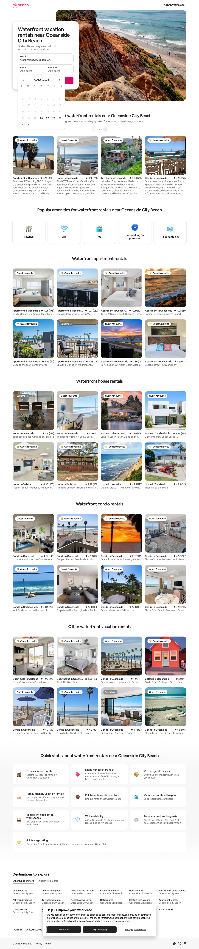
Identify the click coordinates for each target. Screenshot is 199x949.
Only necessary (99, 929)
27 (47, 118)
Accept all (64, 929)
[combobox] (45, 60)
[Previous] (93, 129)
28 (53, 118)
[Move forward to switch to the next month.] (59, 80)
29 (60, 118)
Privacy (38, 943)
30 (23, 124)
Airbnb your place (174, 5)
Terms (48, 943)
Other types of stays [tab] (23, 880)
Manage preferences (135, 929)
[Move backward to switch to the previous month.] (23, 80)
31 (29, 124)
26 (41, 118)
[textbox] (31, 71)
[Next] (105, 129)
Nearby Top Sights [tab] (48, 880)
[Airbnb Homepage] (21, 5)
